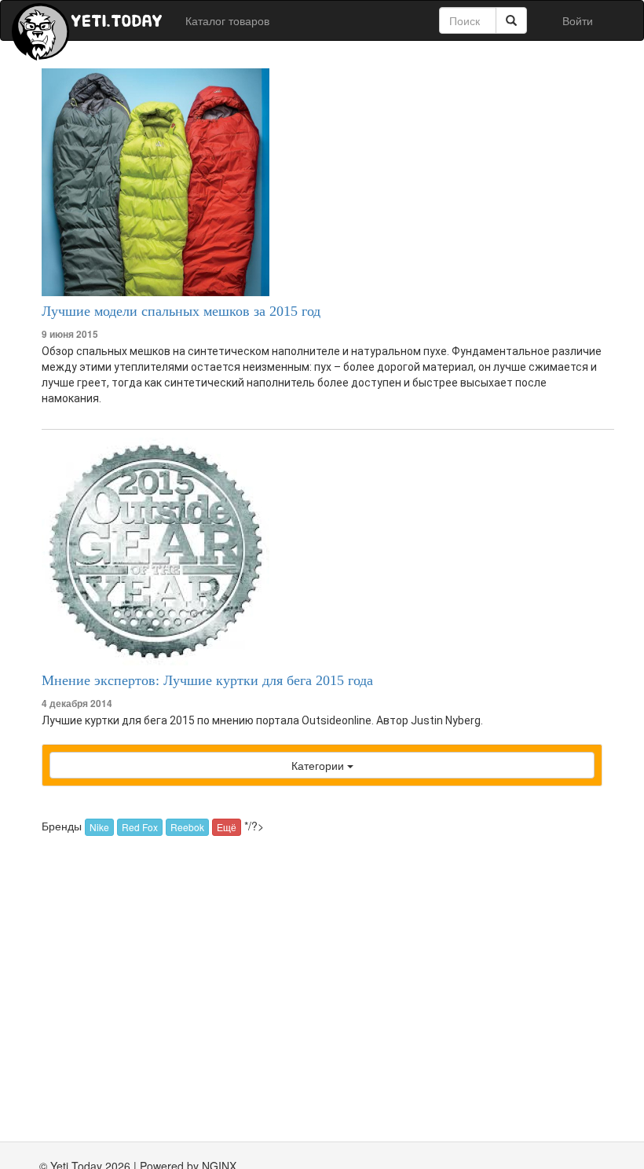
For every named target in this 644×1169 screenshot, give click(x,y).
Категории (319, 765)
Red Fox (140, 827)
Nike (99, 827)
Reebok (187, 827)
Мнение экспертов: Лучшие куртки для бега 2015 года (207, 680)
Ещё (226, 827)
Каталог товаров (227, 20)
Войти (577, 20)
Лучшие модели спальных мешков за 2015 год (181, 311)
